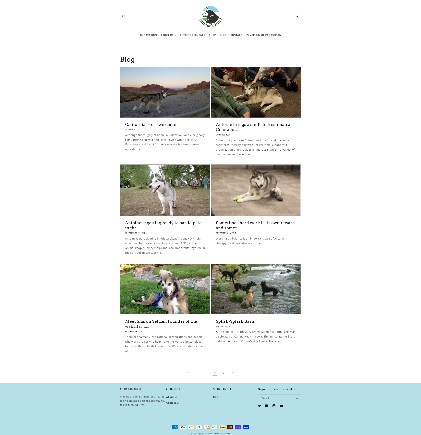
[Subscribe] (297, 398)
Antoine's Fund (205, 433)
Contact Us (173, 402)
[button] (123, 16)
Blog (215, 397)
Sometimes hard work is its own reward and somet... (255, 225)
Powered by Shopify (221, 433)
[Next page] (232, 373)
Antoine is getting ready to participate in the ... (163, 225)
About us (171, 397)
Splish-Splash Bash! (236, 321)
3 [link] (215, 373)
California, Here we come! (151, 124)
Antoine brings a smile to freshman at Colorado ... (254, 127)
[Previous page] (188, 373)
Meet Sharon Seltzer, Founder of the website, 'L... (161, 324)
